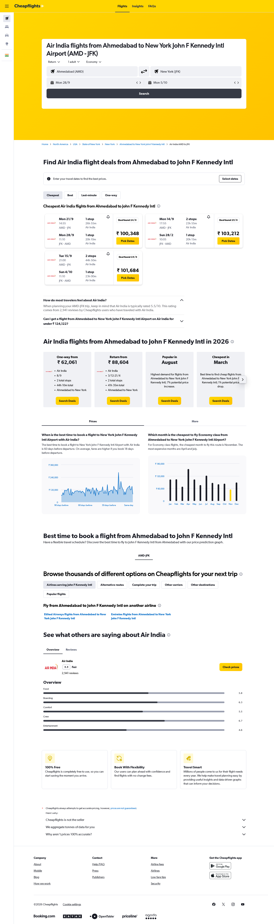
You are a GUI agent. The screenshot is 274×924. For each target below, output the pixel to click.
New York (110, 144)
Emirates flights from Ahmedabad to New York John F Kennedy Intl (141, 616)
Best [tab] (70, 195)
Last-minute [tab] (89, 195)
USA (75, 144)
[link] (67, 401)
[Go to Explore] (7, 44)
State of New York (91, 144)
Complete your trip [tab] (144, 584)
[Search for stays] (7, 27)
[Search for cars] (7, 35)
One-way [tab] (111, 195)
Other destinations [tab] (203, 584)
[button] (6, 6)
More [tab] (195, 421)
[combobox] (54, 62)
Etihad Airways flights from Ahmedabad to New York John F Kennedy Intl (75, 616)
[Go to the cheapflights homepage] (29, 6)
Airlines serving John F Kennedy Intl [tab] (69, 584)
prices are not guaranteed (123, 808)
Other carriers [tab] (174, 584)
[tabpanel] (144, 477)
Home (45, 144)
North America (60, 144)
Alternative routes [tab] (112, 584)
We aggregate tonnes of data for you (70, 827)
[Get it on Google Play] (220, 865)
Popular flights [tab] (56, 594)
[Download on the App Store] (220, 875)
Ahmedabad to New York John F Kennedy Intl (142, 144)
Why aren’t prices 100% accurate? (69, 834)
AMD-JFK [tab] (144, 555)
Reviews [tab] (71, 649)
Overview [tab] (53, 649)
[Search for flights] (7, 18)
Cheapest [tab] (53, 195)
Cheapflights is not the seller (65, 820)
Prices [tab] (93, 421)
